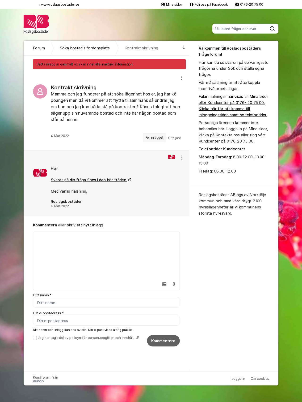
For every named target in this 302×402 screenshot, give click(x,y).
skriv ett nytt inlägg (85, 225)
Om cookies (260, 378)
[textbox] (106, 255)
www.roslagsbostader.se (60, 4)
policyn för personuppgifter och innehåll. (102, 338)
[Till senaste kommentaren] (184, 48)
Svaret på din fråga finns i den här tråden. (89, 179)
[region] (106, 109)
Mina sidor (174, 4)
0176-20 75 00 (251, 4)
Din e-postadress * (48, 313)
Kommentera (163, 340)
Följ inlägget (155, 137)
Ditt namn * (42, 295)
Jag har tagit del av (86, 338)
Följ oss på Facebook (211, 4)
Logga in (238, 378)
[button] (164, 284)
